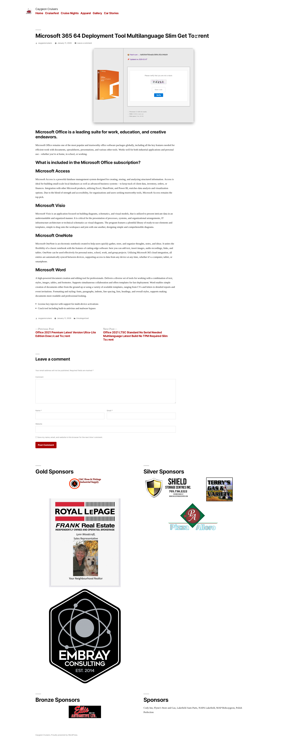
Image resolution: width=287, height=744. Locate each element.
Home (39, 13)
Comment (39, 377)
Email (110, 411)
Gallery (97, 13)
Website (38, 424)
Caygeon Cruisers (46, 9)
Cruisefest (52, 13)
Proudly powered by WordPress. (64, 735)
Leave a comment (84, 43)
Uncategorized (82, 318)
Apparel (85, 13)
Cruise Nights (70, 13)
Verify (158, 95)
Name (38, 411)
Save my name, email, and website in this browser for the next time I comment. (70, 437)
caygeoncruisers (45, 43)
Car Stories (111, 13)
